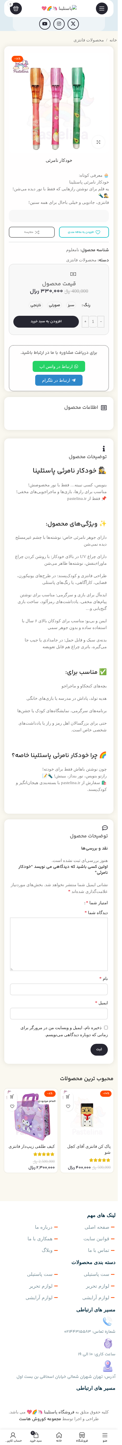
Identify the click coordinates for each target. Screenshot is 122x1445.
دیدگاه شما (96, 912)
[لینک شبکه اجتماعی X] (73, 24)
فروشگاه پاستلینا (59, 1412)
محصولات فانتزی (88, 40)
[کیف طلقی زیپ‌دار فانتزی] (31, 1115)
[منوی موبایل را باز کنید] (102, 8)
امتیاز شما (97, 903)
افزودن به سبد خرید (46, 321)
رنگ (87, 305)
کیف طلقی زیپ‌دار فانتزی (32, 1146)
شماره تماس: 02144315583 (89, 1332)
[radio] (71, 305)
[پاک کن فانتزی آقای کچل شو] (87, 1115)
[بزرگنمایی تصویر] (98, 142)
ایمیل (101, 1002)
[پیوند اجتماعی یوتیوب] (45, 24)
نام (103, 978)
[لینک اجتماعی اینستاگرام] (59, 24)
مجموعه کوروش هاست (40, 1419)
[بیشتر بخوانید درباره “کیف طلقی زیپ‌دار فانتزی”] (12, 1096)
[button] (68, 1096)
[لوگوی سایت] (59, 8)
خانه (113, 40)
